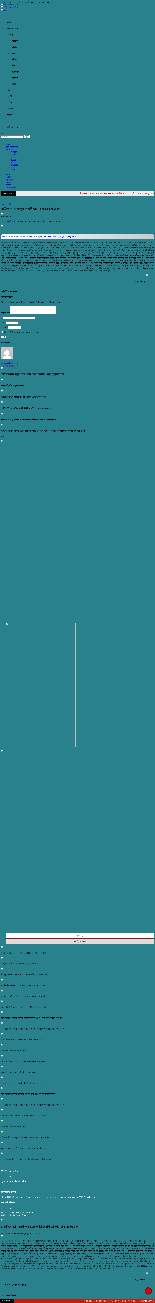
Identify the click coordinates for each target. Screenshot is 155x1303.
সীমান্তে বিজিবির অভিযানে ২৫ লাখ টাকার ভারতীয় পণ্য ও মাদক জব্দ (24, 974)
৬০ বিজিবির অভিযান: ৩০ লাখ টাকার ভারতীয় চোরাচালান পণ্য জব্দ (23, 985)
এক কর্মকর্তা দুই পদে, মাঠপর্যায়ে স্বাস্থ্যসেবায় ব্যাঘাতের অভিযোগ (23, 996)
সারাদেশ (9, 115)
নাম (2, 317)
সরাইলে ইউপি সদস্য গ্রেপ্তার (12, 385)
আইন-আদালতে (12, 127)
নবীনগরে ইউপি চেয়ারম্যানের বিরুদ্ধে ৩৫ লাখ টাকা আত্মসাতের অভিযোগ (25, 1137)
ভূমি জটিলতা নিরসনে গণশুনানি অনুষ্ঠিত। (14, 1050)
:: (7, 16)
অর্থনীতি (9, 102)
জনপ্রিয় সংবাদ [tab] (80, 941)
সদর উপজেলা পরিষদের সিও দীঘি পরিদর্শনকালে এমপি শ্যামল (21, 1039)
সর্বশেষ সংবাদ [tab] (80, 935)
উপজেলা (10, 35)
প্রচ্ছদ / (4, 204)
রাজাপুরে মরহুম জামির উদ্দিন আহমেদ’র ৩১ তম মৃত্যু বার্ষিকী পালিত (23, 1148)
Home (8, 1176)
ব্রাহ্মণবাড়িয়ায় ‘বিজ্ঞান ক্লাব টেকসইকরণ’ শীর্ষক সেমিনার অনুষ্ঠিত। (23, 1007)
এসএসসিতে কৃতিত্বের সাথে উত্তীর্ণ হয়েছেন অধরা (18, 1072)
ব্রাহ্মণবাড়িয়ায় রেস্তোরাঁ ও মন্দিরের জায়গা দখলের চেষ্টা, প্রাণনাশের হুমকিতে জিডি (28, 1094)
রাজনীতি (9, 96)
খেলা (8, 90)
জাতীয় (9, 22)
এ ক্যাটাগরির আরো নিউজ (9, 366)
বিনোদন (9, 121)
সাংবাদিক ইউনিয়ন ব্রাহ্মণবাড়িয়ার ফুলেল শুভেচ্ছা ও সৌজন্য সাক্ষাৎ (23, 1115)
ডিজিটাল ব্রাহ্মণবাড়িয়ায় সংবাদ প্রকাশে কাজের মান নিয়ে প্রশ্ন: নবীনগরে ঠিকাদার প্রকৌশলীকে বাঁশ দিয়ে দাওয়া (43, 431)
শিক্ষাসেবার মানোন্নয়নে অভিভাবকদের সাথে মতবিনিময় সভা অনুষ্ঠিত (92, 193)
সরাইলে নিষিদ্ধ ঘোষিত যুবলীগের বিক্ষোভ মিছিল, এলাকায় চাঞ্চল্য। (26, 408)
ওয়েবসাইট (4, 327)
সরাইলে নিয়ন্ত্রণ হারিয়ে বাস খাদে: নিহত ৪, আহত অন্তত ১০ (24, 396)
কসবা (13, 53)
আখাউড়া (15, 41)
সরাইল (14, 84)
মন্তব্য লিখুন (5, 313)
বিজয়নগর (15, 78)
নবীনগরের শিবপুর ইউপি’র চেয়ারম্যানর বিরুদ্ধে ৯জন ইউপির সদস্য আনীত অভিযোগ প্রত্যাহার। (34, 1029)
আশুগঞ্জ (14, 47)
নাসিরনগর (15, 65)
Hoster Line (21, 1215)
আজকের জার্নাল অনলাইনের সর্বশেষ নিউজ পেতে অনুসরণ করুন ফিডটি (39, 236)
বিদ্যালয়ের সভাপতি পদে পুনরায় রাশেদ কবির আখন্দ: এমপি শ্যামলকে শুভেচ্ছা (26, 1159)
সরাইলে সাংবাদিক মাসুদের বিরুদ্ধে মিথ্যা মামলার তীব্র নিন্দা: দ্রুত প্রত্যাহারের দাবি (32, 374)
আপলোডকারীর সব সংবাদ (9, 363)
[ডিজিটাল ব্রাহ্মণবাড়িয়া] (9, 5)
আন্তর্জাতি (10, 108)
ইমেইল (3, 322)
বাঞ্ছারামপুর (15, 72)
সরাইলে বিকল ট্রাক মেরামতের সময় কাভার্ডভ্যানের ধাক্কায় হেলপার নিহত (28, 419)
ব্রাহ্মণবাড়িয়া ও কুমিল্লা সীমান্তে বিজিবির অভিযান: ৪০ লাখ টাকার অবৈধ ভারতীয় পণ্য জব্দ (31, 1018)
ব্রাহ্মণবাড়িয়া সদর (13, 28)
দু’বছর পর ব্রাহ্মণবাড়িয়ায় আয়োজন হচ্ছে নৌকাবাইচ (18, 964)
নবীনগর (14, 59)
